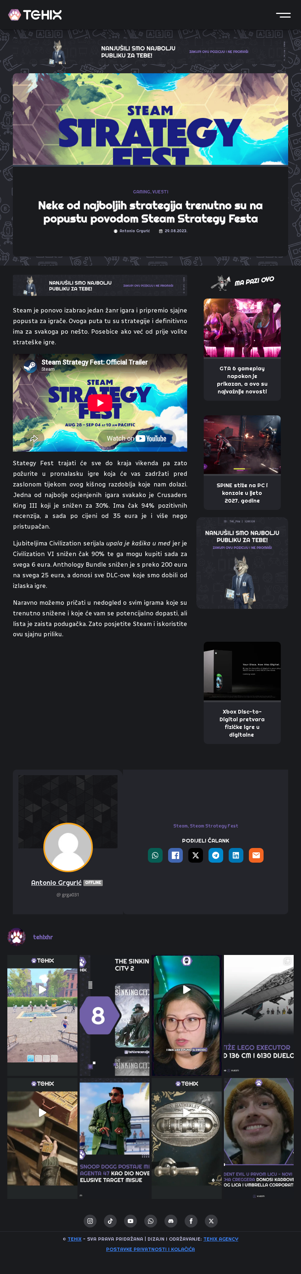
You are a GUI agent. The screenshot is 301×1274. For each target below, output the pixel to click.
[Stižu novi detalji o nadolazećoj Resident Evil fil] (259, 1113)
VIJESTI (160, 192)
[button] (283, 14)
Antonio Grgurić (66, 882)
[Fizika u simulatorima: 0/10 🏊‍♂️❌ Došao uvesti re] (42, 990)
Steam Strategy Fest (214, 826)
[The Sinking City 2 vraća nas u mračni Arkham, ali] (115, 990)
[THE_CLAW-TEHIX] (150, 51)
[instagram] (90, 1221)
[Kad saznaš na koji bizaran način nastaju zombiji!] (42, 1113)
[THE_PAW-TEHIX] (242, 562)
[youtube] (130, 1221)
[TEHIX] (34, 15)
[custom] (110, 1221)
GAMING (141, 192)
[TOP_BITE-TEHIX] (100, 285)
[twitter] (211, 1221)
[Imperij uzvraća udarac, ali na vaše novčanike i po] (259, 990)
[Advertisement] (100, 700)
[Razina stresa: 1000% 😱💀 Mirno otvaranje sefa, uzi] (187, 1113)
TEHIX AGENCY (220, 1239)
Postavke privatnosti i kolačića (150, 1249)
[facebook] (191, 1221)
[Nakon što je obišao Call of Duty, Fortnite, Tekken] (115, 1113)
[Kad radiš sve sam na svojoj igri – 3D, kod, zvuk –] (187, 990)
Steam (180, 826)
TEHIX (74, 1239)
